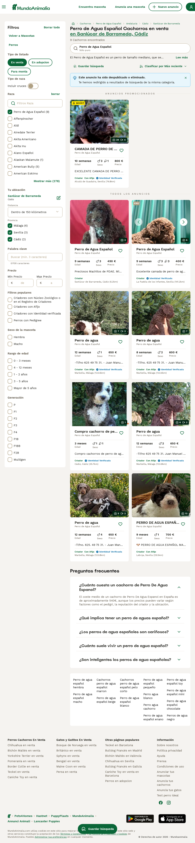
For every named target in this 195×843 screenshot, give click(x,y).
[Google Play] (140, 818)
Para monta (19, 71)
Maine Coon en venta (71, 766)
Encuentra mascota (92, 7)
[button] (161, 222)
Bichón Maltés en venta (24, 750)
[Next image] (183, 222)
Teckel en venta (18, 772)
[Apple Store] (172, 818)
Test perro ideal (168, 795)
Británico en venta (69, 750)
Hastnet (41, 816)
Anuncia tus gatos (169, 790)
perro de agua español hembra (82, 683)
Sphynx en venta (67, 756)
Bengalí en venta (67, 761)
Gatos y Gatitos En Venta (74, 740)
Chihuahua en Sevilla (119, 761)
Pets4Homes (23, 816)
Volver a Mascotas (21, 35)
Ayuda (161, 756)
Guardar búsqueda (91, 66)
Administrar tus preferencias (51, 837)
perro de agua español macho (82, 698)
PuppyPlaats (60, 816)
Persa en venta (66, 772)
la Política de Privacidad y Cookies (107, 834)
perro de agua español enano (153, 717)
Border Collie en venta (23, 766)
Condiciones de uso (170, 766)
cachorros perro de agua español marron (106, 685)
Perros (13, 45)
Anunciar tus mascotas (165, 773)
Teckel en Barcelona (119, 745)
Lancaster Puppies (47, 821)
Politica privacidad (169, 750)
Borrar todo (52, 27)
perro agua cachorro (150, 706)
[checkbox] (10, 112)
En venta (17, 62)
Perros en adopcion (118, 781)
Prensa (161, 761)
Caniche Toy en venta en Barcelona (122, 773)
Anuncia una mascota (130, 7)
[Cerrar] (186, 78)
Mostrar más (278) (47, 181)
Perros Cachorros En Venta (26, 740)
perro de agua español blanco (129, 701)
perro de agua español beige (106, 700)
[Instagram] (169, 802)
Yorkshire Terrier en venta (25, 756)
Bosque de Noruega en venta (76, 745)
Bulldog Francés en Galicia (123, 766)
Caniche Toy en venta (22, 777)
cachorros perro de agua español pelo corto (129, 685)
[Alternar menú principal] (4, 7)
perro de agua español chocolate (176, 704)
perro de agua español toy (176, 681)
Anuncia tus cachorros (165, 782)
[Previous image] (138, 222)
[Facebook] (161, 802)
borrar (55, 94)
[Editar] (58, 198)
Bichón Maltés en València (123, 756)
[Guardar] (121, 150)
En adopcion (40, 62)
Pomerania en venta (21, 761)
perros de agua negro (177, 717)
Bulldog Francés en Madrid (123, 750)
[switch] (33, 86)
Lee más (182, 57)
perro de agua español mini (176, 692)
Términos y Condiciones (73, 834)
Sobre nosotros (167, 745)
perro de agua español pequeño (152, 683)
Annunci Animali (19, 821)
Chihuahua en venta (21, 745)
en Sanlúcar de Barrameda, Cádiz (109, 34)
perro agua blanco (150, 696)
